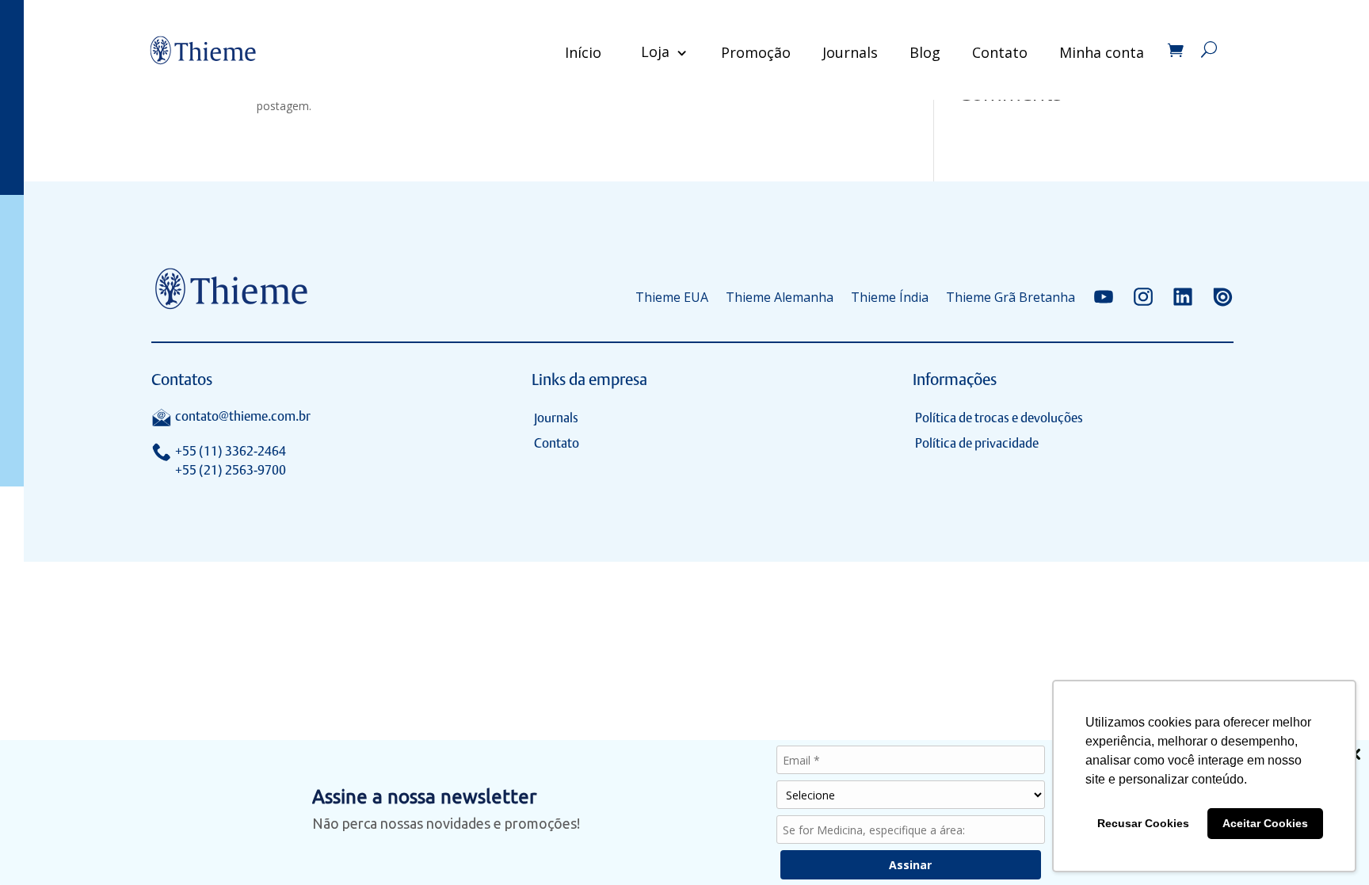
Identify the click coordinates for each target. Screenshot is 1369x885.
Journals (850, 52)
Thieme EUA (671, 297)
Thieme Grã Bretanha (1010, 297)
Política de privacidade (977, 443)
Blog (924, 52)
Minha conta (1101, 52)
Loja (655, 51)
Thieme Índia (890, 297)
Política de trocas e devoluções (999, 417)
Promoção (756, 52)
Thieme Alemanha (779, 297)
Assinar (910, 864)
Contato (1000, 52)
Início (583, 52)
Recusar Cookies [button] (1143, 823)
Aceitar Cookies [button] (1265, 823)
